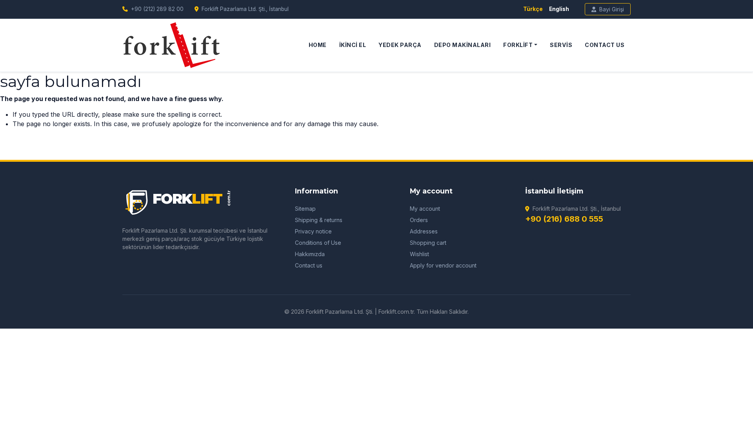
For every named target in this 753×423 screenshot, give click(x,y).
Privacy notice (313, 231)
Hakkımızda (310, 254)
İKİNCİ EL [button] (352, 45)
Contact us (308, 265)
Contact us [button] (604, 45)
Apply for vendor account (443, 265)
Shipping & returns (318, 220)
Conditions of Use (318, 242)
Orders (419, 220)
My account (425, 208)
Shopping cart (428, 242)
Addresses (424, 231)
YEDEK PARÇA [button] (400, 45)
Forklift (518, 45)
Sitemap (305, 208)
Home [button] (318, 45)
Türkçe (533, 9)
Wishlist (419, 254)
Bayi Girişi (611, 9)
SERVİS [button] (561, 45)
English (559, 9)
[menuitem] (317, 45)
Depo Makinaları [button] (462, 45)
